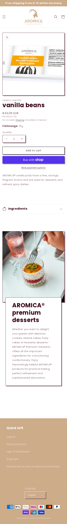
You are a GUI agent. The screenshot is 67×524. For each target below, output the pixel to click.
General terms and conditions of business (33, 466)
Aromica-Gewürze (28, 518)
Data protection (17, 444)
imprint (11, 437)
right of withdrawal (18, 451)
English (32, 495)
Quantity (7, 132)
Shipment (12, 459)
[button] (4, 16)
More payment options (33, 167)
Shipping (20, 120)
